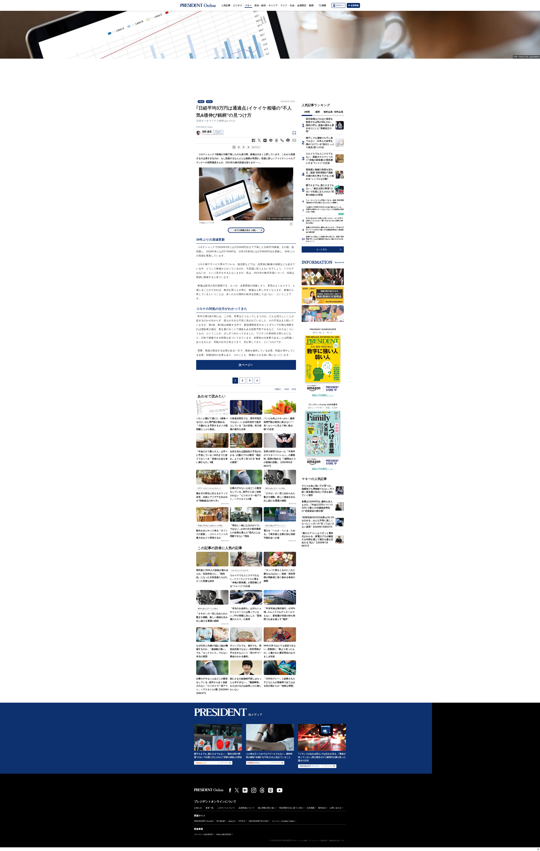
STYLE (241, 821)
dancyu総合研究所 (223, 834)
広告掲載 (310, 808)
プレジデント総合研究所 (203, 834)
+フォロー (218, 131)
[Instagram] (253, 790)
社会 (292, 5)
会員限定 (301, 5)
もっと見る (321, 249)
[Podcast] (270, 790)
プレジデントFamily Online (283, 821)
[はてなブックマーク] (245, 790)
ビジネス (237, 5)
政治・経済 (260, 5)
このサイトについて (226, 808)
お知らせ (198, 808)
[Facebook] (230, 790)
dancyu (231, 821)
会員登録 (355, 5)
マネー (248, 5)
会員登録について (246, 808)
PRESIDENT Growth (203, 821)
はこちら (323, 395)
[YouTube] (279, 790)
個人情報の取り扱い (267, 808)
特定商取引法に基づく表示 (291, 808)
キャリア (273, 5)
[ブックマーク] (294, 133)
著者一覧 (209, 808)
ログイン (340, 5)
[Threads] (262, 790)
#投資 (209, 102)
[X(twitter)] (237, 790)
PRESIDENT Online (204, 127)
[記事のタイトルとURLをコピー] (282, 140)
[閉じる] (538, 849)
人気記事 (225, 5)
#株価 (201, 102)
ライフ (283, 5)
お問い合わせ (335, 808)
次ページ (255, 147)
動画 (311, 5)
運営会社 (322, 808)
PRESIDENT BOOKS (258, 821)
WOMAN (220, 821)
